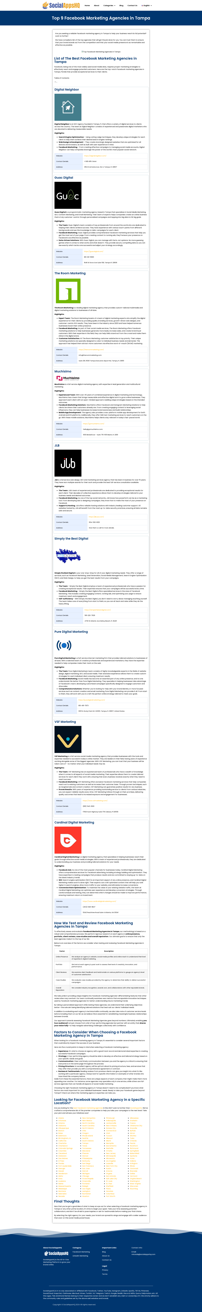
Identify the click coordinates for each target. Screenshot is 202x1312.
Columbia (62, 1151)
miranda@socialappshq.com (143, 1254)
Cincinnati (134, 1168)
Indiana (133, 1161)
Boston (61, 1130)
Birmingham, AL (64, 1138)
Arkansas (62, 1120)
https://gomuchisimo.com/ (93, 424)
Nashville (109, 1148)
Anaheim (133, 1120)
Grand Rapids (87, 1178)
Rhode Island (87, 1136)
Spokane (133, 1156)
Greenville (86, 1181)
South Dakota (88, 1141)
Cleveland (62, 1153)
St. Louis (109, 1181)
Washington (135, 1181)
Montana (62, 1191)
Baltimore (62, 1136)
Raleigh (85, 1186)
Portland (85, 1183)
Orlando (133, 1141)
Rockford (134, 1146)
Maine (60, 1183)
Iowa (60, 1178)
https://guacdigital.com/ (93, 251)
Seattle (85, 1138)
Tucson (109, 1136)
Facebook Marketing (81, 1252)
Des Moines (63, 1158)
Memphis (110, 1143)
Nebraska (62, 1194)
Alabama (62, 1125)
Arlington (134, 1163)
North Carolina (88, 1123)
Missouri (109, 1138)
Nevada (61, 1196)
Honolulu (109, 1191)
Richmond (134, 1148)
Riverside (133, 1171)
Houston (85, 1196)
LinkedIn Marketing (80, 1256)
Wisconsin (134, 1186)
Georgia (61, 1168)
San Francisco (88, 1166)
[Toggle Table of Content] (55, 82)
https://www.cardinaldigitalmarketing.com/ (99, 901)
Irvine (132, 1158)
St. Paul (109, 1183)
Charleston (63, 1146)
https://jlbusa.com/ (96, 517)
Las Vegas (86, 1188)
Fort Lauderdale (64, 1166)
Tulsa (132, 1138)
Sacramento (111, 1146)
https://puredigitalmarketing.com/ (91, 700)
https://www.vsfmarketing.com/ (95, 801)
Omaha (109, 1151)
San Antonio (111, 1176)
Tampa (85, 1143)
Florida (61, 1163)
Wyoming (134, 1188)
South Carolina (88, 1125)
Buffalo (133, 1130)
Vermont (133, 1176)
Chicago (85, 1176)
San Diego (86, 1163)
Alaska (61, 1118)
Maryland (86, 1151)
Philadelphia (87, 1158)
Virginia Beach (136, 1178)
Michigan (86, 1173)
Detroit (85, 1171)
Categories (108, 5)
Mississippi (62, 1188)
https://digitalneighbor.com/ (95, 156)
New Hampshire (88, 1118)
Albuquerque (63, 1128)
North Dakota (88, 1128)
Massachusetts (64, 1186)
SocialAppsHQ (136, 1108)
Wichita (133, 1136)
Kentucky (86, 1161)
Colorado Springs (65, 1148)
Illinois (132, 1166)
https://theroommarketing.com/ (91, 350)
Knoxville (133, 1128)
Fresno (133, 1123)
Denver (85, 1156)
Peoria (132, 1143)
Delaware (62, 1156)
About (96, 5)
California (62, 1141)
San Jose (86, 1168)
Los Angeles (111, 1161)
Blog (121, 5)
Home (87, 5)
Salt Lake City (111, 1178)
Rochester (86, 1194)
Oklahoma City (136, 1125)
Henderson (62, 1173)
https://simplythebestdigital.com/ (98, 610)
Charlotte (62, 1143)
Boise (60, 1133)
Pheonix (85, 1153)
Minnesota (110, 1158)
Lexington (86, 1191)
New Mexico (87, 1120)
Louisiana (62, 1181)
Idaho (60, 1176)
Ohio (84, 1130)
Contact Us (132, 5)
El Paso (61, 1161)
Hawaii (61, 1171)
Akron (132, 1133)
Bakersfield (134, 1153)
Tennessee (86, 1148)
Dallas (132, 1173)
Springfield (134, 1151)
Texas (84, 1146)
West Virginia (135, 1183)
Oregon (85, 1133)
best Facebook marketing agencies (88, 1108)
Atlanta (61, 1123)
